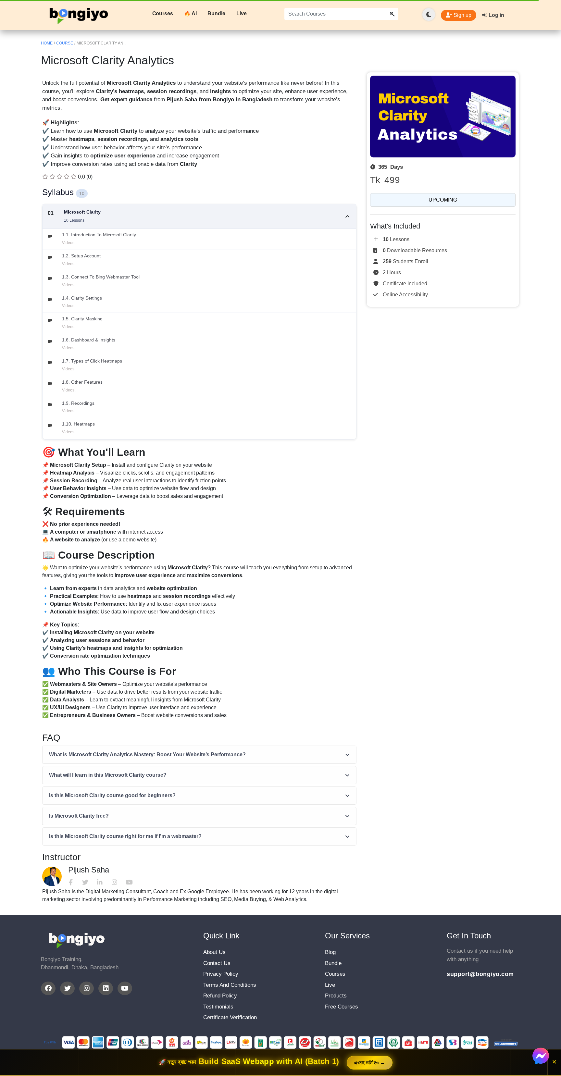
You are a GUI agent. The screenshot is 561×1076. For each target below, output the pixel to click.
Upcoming (443, 200)
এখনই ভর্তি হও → (369, 1062)
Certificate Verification (230, 1017)
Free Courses (341, 1007)
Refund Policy (220, 996)
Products (336, 996)
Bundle (216, 13)
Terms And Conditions (229, 985)
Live (241, 13)
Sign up (461, 15)
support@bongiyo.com (480, 974)
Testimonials (218, 1007)
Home (47, 43)
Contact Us (217, 963)
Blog (330, 952)
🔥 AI (190, 13)
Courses (162, 13)
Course (64, 43)
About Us (214, 952)
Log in (495, 15)
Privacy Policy (220, 974)
